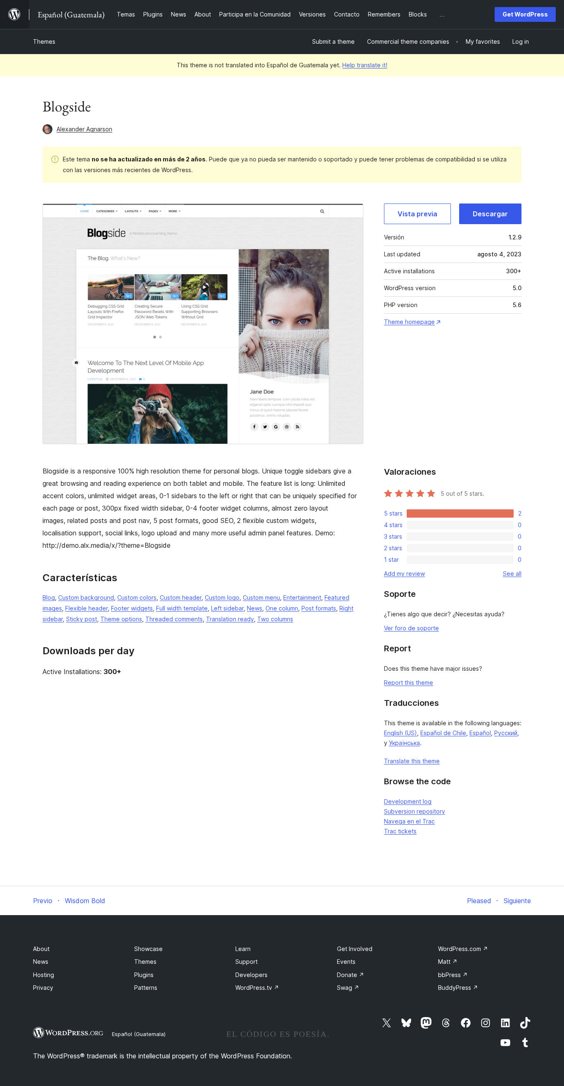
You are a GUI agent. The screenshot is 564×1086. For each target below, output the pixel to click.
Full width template (182, 608)
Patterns (145, 987)
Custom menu (261, 597)
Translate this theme (412, 760)
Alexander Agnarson (84, 128)
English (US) (400, 732)
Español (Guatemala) (139, 1034)
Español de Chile (443, 732)
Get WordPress (525, 14)
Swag (348, 987)
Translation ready (230, 618)
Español (480, 732)
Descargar (490, 214)
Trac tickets (400, 831)
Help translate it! (364, 65)
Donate (350, 974)
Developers (251, 974)
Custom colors (136, 597)
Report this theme (408, 682)
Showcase (148, 948)
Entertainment (302, 597)
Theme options (121, 618)
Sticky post (81, 618)
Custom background (86, 597)
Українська (404, 742)
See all (512, 573)
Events (346, 961)
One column (281, 608)
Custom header (180, 597)
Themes (44, 41)
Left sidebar (227, 608)
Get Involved (354, 948)
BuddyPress (458, 987)
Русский (505, 732)
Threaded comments (174, 618)
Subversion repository (414, 811)
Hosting (43, 974)
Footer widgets (132, 608)
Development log (407, 801)
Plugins (144, 974)
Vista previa (417, 214)
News (254, 608)
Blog (49, 597)
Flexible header (86, 608)
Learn (243, 948)
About (41, 948)
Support (246, 961)
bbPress (453, 974)
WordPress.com (463, 948)
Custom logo (222, 597)
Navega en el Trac (409, 821)
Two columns (275, 618)
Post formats (318, 608)
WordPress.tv (257, 987)
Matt (447, 961)
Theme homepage (409, 321)
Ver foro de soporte (411, 628)
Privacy (43, 987)
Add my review (404, 573)
